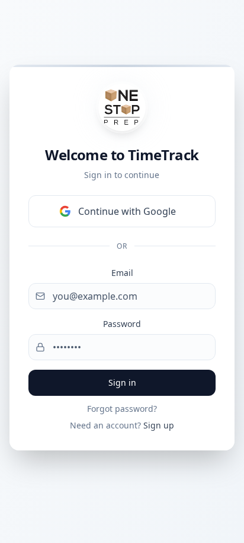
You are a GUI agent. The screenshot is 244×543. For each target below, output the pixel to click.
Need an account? (122, 425)
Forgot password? (122, 408)
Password (122, 323)
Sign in (122, 382)
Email (122, 272)
